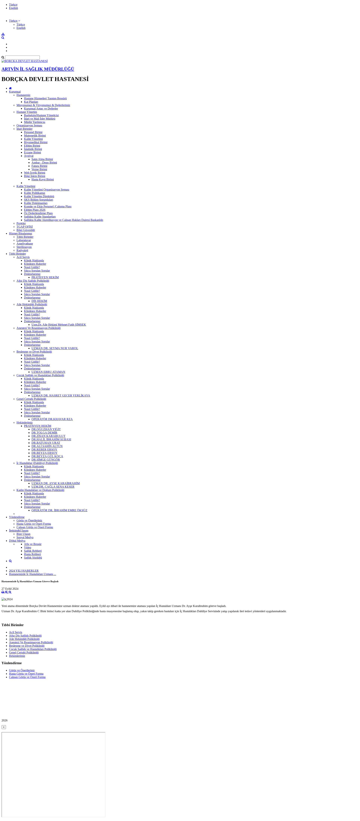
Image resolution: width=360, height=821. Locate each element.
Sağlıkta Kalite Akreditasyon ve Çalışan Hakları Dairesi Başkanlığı (63, 220)
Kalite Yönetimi (33, 138)
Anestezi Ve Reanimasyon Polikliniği (38, 328)
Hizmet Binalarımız (20, 233)
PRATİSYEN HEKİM (45, 277)
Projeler (21, 223)
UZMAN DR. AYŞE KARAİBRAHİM (56, 483)
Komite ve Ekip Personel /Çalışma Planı (47, 206)
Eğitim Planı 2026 (34, 209)
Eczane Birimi (32, 152)
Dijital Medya (17, 540)
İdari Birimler (24, 128)
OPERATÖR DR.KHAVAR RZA (52, 419)
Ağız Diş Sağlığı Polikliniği (32, 280)
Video (27, 547)
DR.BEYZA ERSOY (45, 452)
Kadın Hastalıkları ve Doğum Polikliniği (40, 490)
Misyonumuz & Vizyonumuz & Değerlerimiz (43, 105)
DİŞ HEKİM (39, 301)
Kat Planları (31, 101)
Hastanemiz (23, 95)
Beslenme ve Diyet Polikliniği (34, 351)
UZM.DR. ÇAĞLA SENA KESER (53, 486)
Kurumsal (15, 91)
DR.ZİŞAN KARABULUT (48, 436)
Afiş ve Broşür (32, 544)
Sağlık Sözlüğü (33, 557)
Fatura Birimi (39, 166)
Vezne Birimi (39, 169)
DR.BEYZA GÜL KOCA (47, 456)
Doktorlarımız (32, 274)
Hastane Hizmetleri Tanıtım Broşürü (45, 98)
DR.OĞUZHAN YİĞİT (46, 429)
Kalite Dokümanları (35, 203)
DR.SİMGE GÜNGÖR (46, 459)
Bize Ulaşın (23, 534)
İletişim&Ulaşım (18, 530)
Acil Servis (23, 257)
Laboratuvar (23, 240)
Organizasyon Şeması (29, 125)
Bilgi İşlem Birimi (34, 176)
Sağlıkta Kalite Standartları (40, 216)
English (13, 8)
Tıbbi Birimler (24, 236)
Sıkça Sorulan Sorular (37, 270)
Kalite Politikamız (34, 193)
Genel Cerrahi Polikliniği (31, 398)
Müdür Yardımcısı (34, 122)
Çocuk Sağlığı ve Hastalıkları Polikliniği (40, 375)
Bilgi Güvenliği (25, 230)
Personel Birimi (33, 132)
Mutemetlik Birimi (35, 135)
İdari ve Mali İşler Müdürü (39, 118)
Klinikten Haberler (35, 263)
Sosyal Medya (24, 537)
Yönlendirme (17, 517)
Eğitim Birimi (32, 145)
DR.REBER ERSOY (44, 449)
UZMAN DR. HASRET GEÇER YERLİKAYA (61, 395)
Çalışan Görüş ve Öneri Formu (34, 527)
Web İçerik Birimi (34, 172)
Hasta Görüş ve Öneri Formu (33, 523)
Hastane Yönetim (26, 111)
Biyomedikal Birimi (35, 142)
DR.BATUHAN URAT (46, 442)
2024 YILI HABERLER (24, 570)
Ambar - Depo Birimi (44, 162)
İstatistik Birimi (33, 149)
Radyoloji (22, 250)
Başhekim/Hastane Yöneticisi (41, 115)
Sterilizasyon (24, 247)
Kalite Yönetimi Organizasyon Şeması (46, 189)
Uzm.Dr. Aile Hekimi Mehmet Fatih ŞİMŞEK (59, 324)
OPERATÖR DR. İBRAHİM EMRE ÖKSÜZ (59, 510)
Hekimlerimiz (24, 422)
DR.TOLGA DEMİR (44, 432)
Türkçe (13, 4)
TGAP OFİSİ (24, 226)
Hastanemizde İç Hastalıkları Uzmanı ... (32, 574)
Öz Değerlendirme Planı (38, 213)
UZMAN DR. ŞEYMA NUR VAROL (55, 348)
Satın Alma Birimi (42, 159)
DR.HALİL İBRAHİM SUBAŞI (51, 439)
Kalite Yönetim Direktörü (39, 196)
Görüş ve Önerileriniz (29, 520)
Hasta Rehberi (32, 554)
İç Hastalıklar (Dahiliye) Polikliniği (37, 463)
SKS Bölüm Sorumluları (38, 199)
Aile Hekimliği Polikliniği (31, 304)
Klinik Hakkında (34, 260)
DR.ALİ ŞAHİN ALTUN (47, 446)
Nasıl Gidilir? (32, 267)
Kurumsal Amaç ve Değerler (41, 108)
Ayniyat (28, 155)
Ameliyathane (24, 243)
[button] (14, 20)
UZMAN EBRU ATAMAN (48, 371)
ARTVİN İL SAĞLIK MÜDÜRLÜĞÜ (38, 69)
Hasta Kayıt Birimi (43, 179)
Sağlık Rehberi (33, 550)
